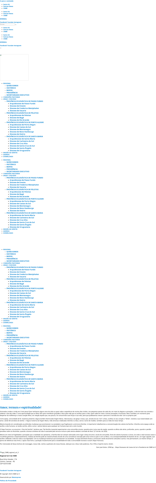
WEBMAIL (3, 19)
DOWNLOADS (8, 156)
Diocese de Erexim (18, 106)
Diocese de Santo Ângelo (20, 148)
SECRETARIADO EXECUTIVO (17, 95)
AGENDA (6, 155)
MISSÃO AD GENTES (10, 153)
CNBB (5, 8)
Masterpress (16, 477)
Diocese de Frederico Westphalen (24, 108)
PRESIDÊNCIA (12, 92)
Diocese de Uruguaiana (20, 150)
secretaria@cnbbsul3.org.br (10, 467)
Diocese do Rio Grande (19, 120)
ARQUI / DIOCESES (9, 99)
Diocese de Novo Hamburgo (22, 132)
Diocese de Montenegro (20, 129)
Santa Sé (6, 4)
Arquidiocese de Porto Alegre (22, 124)
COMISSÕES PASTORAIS (11, 97)
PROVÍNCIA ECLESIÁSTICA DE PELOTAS (22, 113)
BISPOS (9, 90)
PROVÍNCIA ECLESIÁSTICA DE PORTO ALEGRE (25, 122)
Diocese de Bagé (17, 117)
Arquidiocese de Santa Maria (22, 139)
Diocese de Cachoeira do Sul (22, 141)
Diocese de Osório (17, 134)
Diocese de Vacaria (18, 110)
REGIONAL (7, 83)
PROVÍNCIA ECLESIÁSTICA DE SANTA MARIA (24, 136)
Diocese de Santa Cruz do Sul (22, 146)
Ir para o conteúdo (6, 1)
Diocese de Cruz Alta (19, 143)
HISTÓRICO (11, 88)
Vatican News (8, 6)
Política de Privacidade (8, 481)
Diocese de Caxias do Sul (20, 127)
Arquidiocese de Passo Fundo (22, 103)
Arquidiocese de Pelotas (20, 115)
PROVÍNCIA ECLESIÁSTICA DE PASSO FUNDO (24, 101)
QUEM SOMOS (12, 85)
